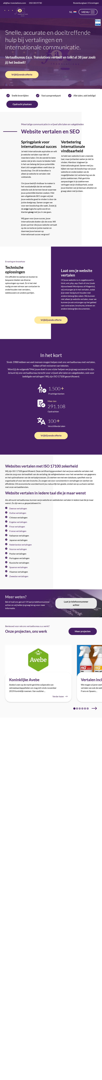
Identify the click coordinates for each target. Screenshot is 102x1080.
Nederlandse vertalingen (20, 544)
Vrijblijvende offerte (21, 74)
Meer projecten (83, 631)
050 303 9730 (35, 3)
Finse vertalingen (17, 526)
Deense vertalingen (18, 508)
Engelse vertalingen (18, 522)
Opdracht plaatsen (22, 104)
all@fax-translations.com (14, 3)
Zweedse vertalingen (18, 576)
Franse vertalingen (17, 531)
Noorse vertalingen (18, 549)
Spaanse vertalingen (18, 567)
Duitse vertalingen (17, 513)
